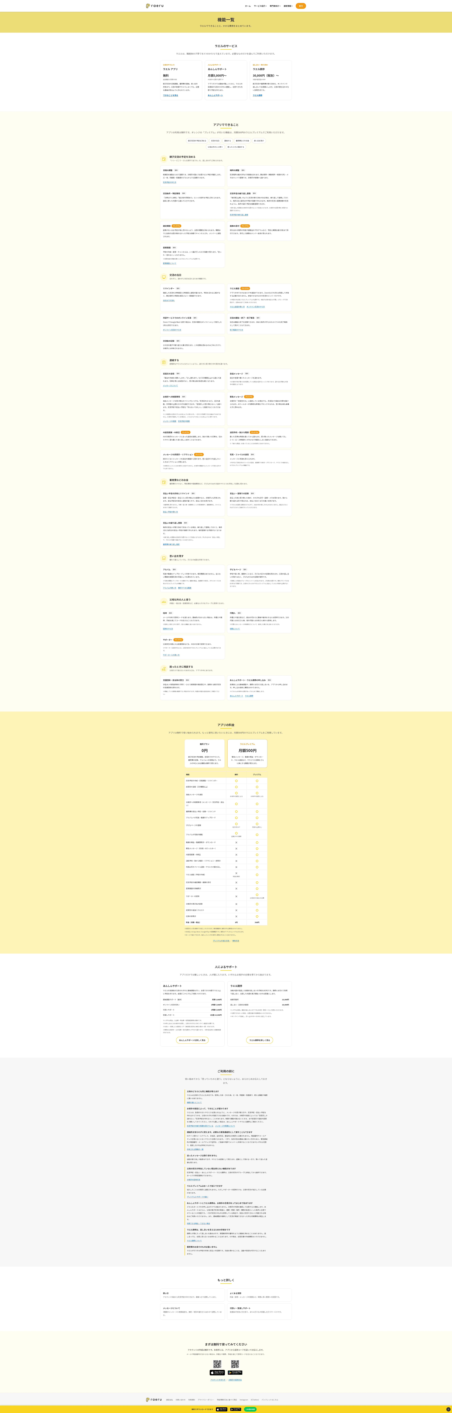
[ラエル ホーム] (154, 6)
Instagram (244, 1400)
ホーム (248, 5)
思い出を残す (259, 140)
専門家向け (275, 5)
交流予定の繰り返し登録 (239, 215)
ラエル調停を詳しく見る (259, 1040)
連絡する (227, 140)
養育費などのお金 (242, 140)
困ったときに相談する (236, 147)
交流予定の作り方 (169, 182)
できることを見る (170, 95)
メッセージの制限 (169, 421)
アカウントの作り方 (218, 1380)
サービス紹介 (260, 5)
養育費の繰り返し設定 (171, 544)
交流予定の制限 (184, 421)
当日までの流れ (169, 300)
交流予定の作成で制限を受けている (200, 1126)
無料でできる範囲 (184, 588)
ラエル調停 (257, 95)
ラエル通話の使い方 (237, 306)
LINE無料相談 (250, 1409)
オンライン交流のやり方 (256, 306)
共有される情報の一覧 (195, 1149)
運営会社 (169, 1400)
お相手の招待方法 (193, 1179)
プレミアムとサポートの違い (197, 1197)
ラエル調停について (194, 1240)
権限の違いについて (194, 1102)
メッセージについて (170, 385)
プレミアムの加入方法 (221, 940)
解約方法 (235, 940)
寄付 (301, 5)
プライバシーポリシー (206, 1400)
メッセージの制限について (225, 1126)
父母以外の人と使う (215, 147)
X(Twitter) (255, 1400)
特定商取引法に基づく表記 (227, 1400)
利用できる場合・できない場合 (198, 1223)
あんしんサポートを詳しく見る (192, 1040)
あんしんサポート (215, 95)
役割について (235, 628)
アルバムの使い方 (169, 588)
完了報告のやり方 (236, 330)
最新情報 (288, 5)
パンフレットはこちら (270, 1400)
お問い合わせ (181, 1400)
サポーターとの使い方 (171, 655)
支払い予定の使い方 (170, 512)
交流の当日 (215, 140)
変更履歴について (169, 263)
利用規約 (191, 1400)
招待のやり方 (168, 628)
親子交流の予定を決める (197, 140)
